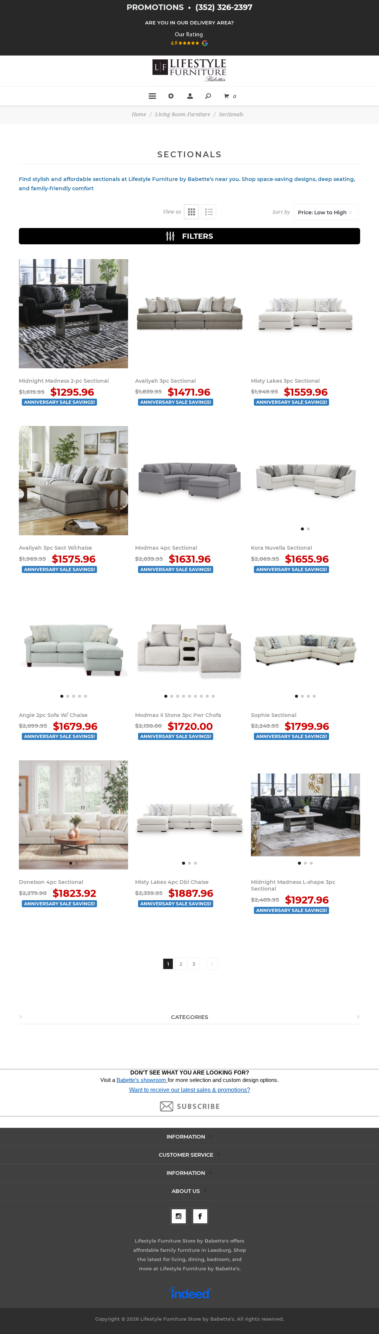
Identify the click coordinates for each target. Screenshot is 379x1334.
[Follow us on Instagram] (179, 1216)
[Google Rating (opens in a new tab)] (189, 48)
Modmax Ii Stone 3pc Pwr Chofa (178, 715)
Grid (191, 211)
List (208, 211)
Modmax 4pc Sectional (166, 547)
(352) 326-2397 (223, 7)
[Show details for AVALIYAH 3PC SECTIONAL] (189, 313)
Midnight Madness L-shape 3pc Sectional (293, 885)
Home (139, 114)
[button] (64, 362)
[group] (73, 313)
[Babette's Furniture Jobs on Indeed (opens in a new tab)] (189, 1298)
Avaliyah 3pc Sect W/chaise (55, 547)
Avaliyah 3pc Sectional (165, 381)
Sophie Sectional (273, 715)
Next (212, 964)
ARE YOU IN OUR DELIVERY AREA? (189, 23)
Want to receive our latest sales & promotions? (189, 1090)
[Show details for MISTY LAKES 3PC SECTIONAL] (305, 313)
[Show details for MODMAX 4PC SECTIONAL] (189, 480)
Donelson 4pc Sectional (51, 882)
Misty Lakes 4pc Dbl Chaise (172, 882)
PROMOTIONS (156, 7)
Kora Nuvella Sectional (281, 547)
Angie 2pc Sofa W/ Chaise (53, 715)
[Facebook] (200, 1216)
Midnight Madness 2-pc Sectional (64, 381)
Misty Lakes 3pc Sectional (285, 381)
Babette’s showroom (142, 1080)
